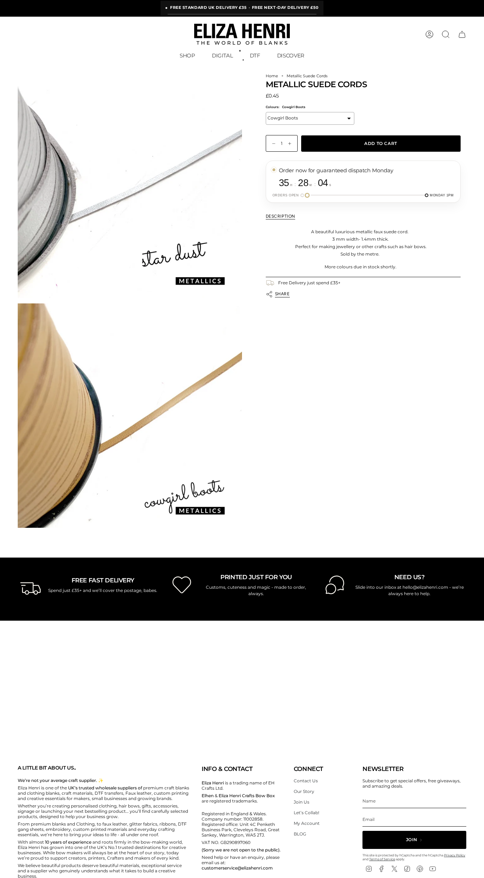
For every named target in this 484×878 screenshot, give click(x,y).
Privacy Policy (454, 855)
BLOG (300, 834)
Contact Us (306, 780)
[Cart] (462, 34)
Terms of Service (382, 859)
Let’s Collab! (306, 812)
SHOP (187, 55)
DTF (255, 55)
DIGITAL (222, 55)
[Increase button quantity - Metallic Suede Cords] (291, 143)
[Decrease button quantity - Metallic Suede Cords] (272, 143)
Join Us (301, 802)
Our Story (304, 791)
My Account (307, 823)
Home (272, 76)
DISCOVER (290, 55)
